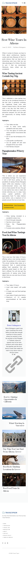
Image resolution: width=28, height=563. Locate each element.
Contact (5, 533)
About (5, 531)
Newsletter (6, 529)
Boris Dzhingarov (20, 47)
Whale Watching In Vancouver (16, 424)
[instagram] (2, 543)
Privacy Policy (7, 535)
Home (4, 523)
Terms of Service (8, 537)
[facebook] (7, 543)
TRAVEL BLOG (6, 525)
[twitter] (5, 543)
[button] (22, 2)
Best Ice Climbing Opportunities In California (10, 399)
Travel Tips (6, 527)
